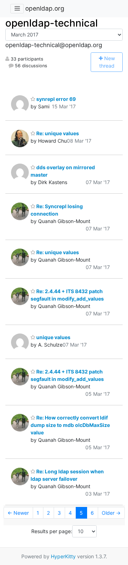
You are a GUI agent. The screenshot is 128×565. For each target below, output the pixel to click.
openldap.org (44, 8)
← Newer (18, 513)
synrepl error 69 (55, 99)
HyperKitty (63, 556)
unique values (52, 337)
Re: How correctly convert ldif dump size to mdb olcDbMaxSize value (70, 425)
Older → (111, 513)
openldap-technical (51, 23)
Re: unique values (57, 133)
